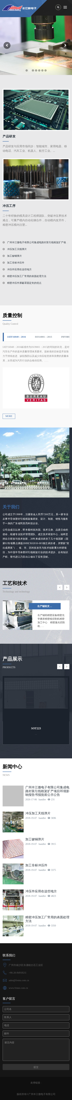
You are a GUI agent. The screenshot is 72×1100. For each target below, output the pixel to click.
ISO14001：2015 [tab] (43, 337)
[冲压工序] (36, 179)
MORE (8, 416)
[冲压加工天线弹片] (13, 822)
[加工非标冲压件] (13, 874)
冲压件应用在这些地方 (19, 269)
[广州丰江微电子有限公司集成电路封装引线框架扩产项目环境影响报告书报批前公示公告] (13, 796)
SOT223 (36, 728)
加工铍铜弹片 (14, 256)
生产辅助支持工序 (47, 606)
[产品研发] (36, 109)
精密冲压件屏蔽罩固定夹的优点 (23, 283)
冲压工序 (9, 206)
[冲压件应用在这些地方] (13, 900)
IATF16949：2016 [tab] (16, 337)
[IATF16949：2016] (36, 387)
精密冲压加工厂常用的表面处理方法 (26, 276)
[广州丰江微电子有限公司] (37, 8)
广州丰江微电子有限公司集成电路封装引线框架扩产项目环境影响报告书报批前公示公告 (47, 791)
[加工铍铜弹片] (13, 848)
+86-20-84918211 (17, 972)
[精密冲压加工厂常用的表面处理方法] (13, 926)
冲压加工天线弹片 (16, 249)
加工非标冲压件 (15, 262)
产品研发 (9, 136)
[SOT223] (36, 699)
